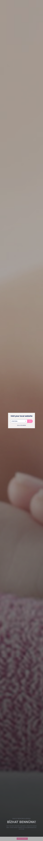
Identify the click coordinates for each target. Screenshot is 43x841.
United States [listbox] (14, 421)
